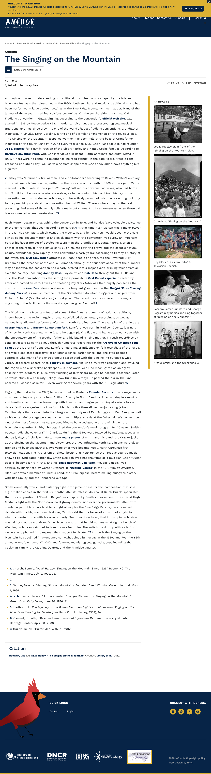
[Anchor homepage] (20, 23)
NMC (190, 762)
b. (18, 596)
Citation (200, 83)
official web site (113, 118)
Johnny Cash (52, 273)
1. (11, 568)
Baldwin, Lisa (16, 85)
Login (70, 711)
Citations (148, 17)
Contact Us (164, 17)
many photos (71, 437)
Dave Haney (38, 655)
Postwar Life (67, 43)
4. (11, 596)
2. (11, 579)
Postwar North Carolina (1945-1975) (37, 43)
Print (175, 83)
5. (11, 607)
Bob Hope (91, 273)
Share (186, 83)
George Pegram (15, 327)
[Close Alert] (209, 1)
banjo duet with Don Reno (77, 462)
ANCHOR (10, 43)
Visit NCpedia (193, 8)
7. (11, 629)
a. (15, 596)
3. (11, 585)
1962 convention (37, 257)
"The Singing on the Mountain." (65, 655)
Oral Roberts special (102, 278)
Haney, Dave (31, 85)
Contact (54, 711)
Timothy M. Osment (63, 362)
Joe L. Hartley (15, 148)
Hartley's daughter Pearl (22, 153)
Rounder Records (101, 392)
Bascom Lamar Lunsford (50, 327)
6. (11, 618)
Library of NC (104, 655)
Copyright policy (195, 758)
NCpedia (179, 17)
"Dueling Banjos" (81, 467)
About (136, 17)
